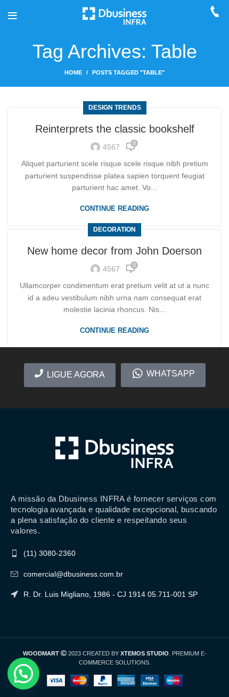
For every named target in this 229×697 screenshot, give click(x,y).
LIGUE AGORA (76, 374)
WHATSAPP (170, 373)
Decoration (114, 229)
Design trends (114, 107)
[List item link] (114, 553)
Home (73, 72)
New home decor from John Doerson (114, 251)
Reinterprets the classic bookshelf (114, 129)
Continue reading (114, 208)
